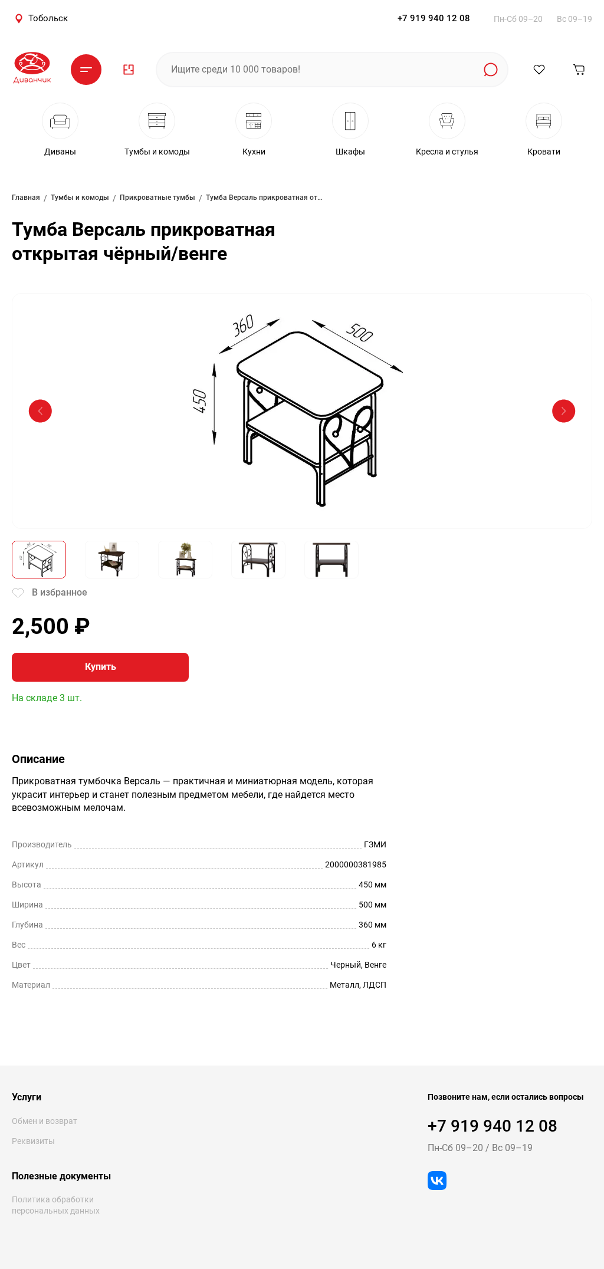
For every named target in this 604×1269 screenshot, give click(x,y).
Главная (26, 197)
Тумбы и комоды (80, 197)
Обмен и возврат (44, 1121)
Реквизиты (33, 1141)
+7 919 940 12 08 (434, 18)
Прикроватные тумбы (157, 197)
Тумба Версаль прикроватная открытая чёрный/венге (265, 197)
